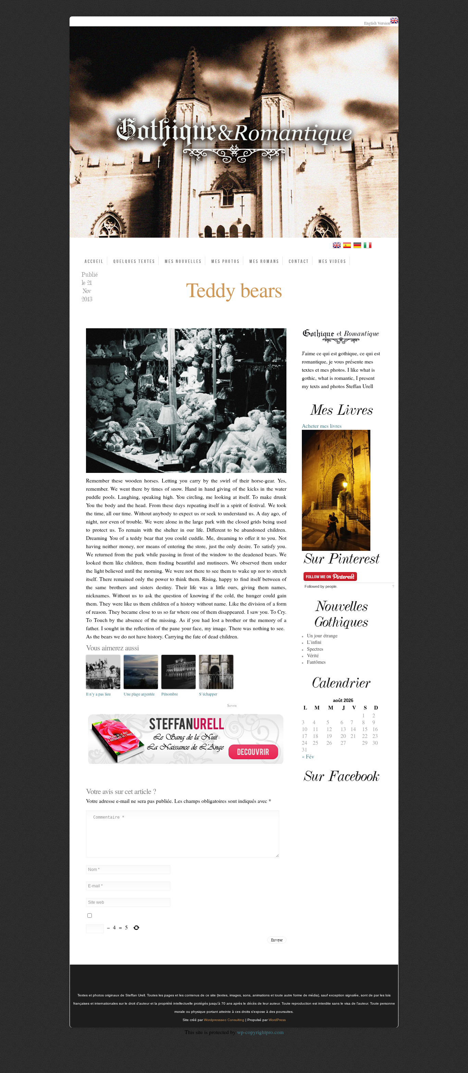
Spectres (315, 649)
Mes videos (332, 261)
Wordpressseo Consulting (224, 1020)
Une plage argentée (139, 694)
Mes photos (225, 261)
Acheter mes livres (322, 425)
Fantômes (316, 662)
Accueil (94, 261)
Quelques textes (134, 261)
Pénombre (169, 694)
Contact (299, 261)
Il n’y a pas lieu (98, 694)
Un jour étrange (322, 635)
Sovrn (232, 705)
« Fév (308, 756)
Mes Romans (264, 261)
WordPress (277, 1020)
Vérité (313, 655)
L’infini (314, 642)
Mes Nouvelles (183, 261)
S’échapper (208, 694)
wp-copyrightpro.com (260, 1032)
